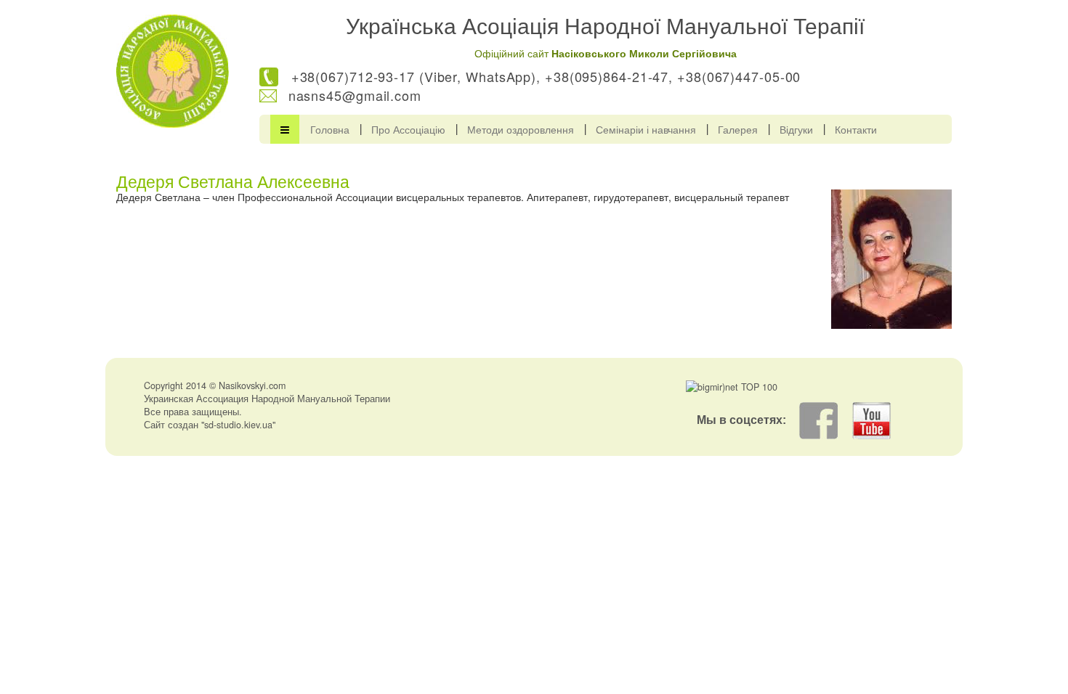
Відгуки (796, 129)
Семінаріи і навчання (646, 129)
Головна (329, 129)
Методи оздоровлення (520, 129)
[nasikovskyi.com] (172, 71)
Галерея (738, 129)
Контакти (856, 129)
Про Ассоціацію (408, 129)
